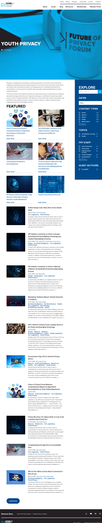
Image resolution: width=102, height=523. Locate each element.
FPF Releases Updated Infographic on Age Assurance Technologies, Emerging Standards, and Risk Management (19, 197)
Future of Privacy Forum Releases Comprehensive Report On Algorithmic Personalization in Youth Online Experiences (44, 387)
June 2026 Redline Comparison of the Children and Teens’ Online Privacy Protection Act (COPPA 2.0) (49, 131)
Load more (13, 501)
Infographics (38, 276)
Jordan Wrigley (42, 302)
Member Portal (95, 7)
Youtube (91, 513)
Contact (90, 1)
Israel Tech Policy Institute (24, 514)
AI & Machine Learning (35, 307)
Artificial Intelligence (41, 243)
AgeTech (44, 331)
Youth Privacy (44, 214)
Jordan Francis (42, 361)
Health (59, 304)
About (45, 7)
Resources (69, 7)
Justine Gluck (56, 241)
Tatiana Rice (41, 241)
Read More (11, 138)
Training (74, 1)
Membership (81, 7)
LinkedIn (95, 513)
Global (46, 333)
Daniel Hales (42, 212)
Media (62, 1)
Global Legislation (56, 333)
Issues (53, 7)
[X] (86, 514)
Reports (37, 331)
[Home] (1, 50)
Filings (30, 243)
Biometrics (55, 363)
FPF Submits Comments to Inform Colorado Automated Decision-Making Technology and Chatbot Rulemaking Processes (44, 236)
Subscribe (83, 1)
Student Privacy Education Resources (49, 194)
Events (68, 1)
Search (98, 1)
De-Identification (50, 304)
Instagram (100, 513)
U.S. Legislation (33, 214)
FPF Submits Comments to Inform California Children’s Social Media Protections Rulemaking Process (45, 269)
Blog (61, 7)
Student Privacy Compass (40, 514)
